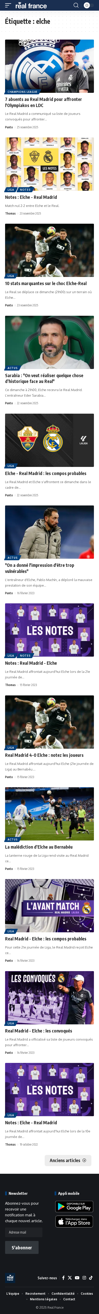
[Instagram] (84, 1277)
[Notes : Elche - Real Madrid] (49, 164)
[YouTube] (77, 1277)
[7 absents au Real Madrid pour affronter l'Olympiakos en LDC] (49, 66)
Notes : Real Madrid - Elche (31, 663)
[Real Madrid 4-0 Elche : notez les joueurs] (49, 722)
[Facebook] (63, 1277)
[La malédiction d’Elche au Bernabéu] (49, 813)
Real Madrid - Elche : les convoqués (38, 1030)
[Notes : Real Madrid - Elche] (49, 630)
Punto (9, 127)
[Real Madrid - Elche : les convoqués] (49, 997)
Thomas (10, 213)
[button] (9, 5)
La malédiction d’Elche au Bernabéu (39, 847)
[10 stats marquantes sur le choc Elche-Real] (49, 250)
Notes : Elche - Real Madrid (31, 197)
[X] (70, 1277)
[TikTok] (91, 1277)
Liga (11, 189)
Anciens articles (65, 1160)
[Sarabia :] (49, 342)
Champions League (23, 91)
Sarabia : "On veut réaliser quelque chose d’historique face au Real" (44, 378)
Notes (25, 189)
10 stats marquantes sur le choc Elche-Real (46, 283)
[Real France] (33, 5)
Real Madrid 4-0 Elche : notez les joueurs (44, 755)
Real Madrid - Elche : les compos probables (45, 938)
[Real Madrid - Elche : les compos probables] (49, 905)
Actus (13, 368)
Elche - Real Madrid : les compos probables (45, 473)
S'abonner (22, 1247)
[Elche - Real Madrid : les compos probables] (49, 440)
